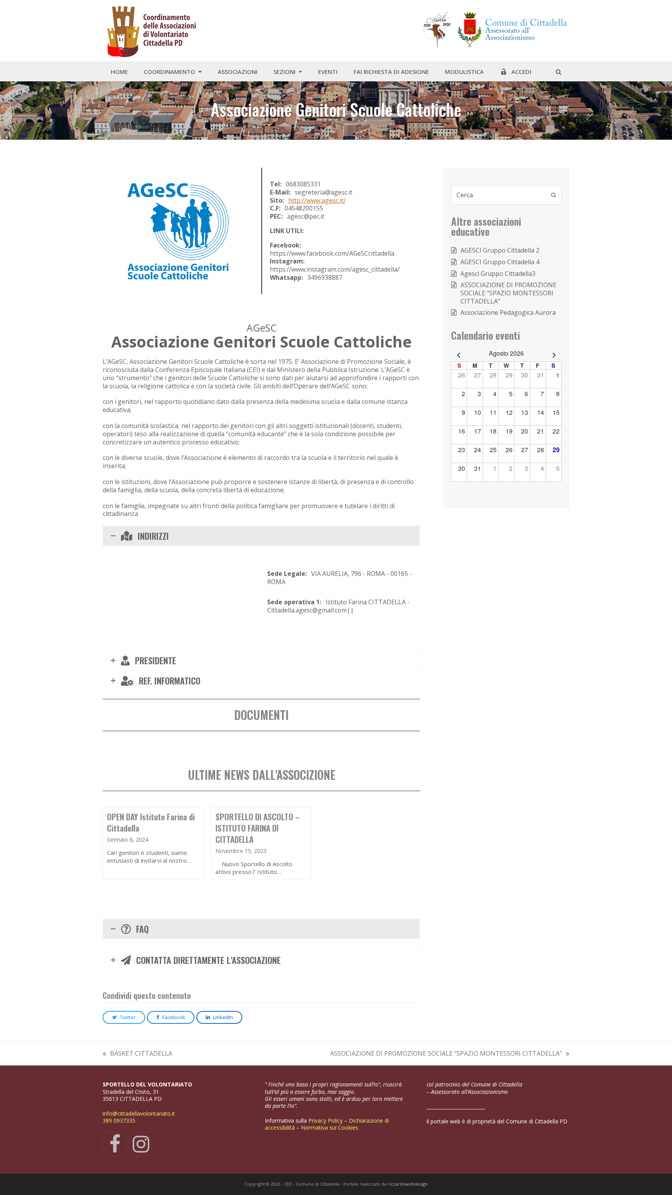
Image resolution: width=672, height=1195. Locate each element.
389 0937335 (119, 1120)
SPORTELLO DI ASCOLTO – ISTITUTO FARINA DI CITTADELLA (257, 828)
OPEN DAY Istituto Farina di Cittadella (151, 822)
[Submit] (553, 195)
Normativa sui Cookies (330, 1127)
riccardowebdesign (408, 1184)
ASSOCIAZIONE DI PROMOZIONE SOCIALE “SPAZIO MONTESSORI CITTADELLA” (446, 1053)
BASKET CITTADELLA (137, 1053)
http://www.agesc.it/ (317, 200)
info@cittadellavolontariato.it (139, 1113)
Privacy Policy (326, 1120)
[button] (558, 71)
